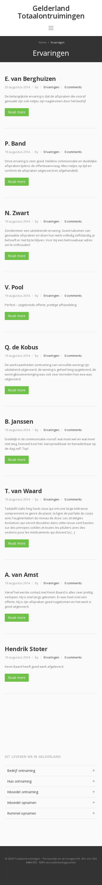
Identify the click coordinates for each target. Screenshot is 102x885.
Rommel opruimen (21, 813)
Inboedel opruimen (21, 802)
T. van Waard (23, 491)
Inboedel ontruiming (22, 792)
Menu (51, 30)
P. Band (15, 143)
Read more (17, 112)
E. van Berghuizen (30, 78)
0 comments (73, 87)
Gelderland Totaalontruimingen (51, 12)
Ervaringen (52, 87)
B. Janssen (19, 421)
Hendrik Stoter (26, 649)
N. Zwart (17, 213)
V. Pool (14, 287)
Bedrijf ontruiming (21, 770)
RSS (51, 871)
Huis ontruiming (19, 781)
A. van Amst (21, 574)
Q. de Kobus (21, 347)
